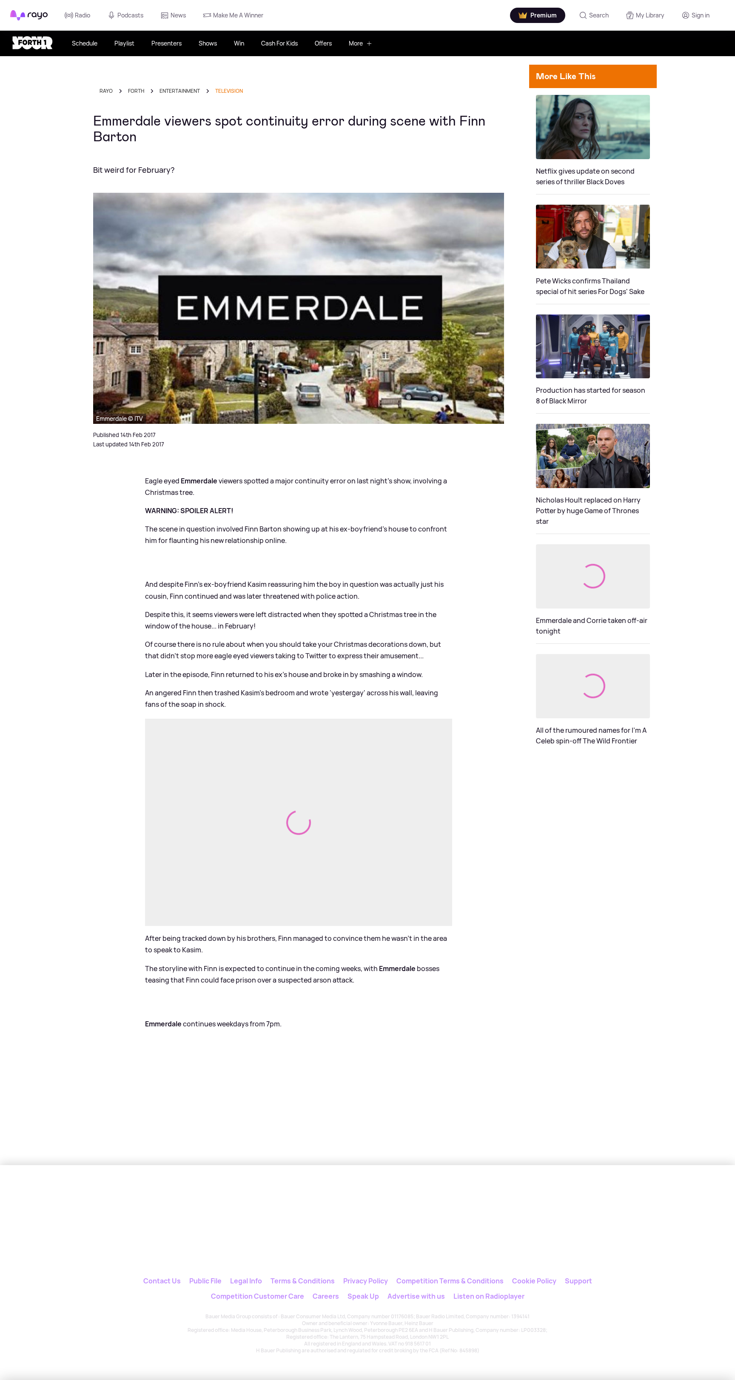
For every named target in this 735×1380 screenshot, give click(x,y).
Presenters (166, 43)
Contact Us (162, 1281)
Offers (323, 43)
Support (578, 1281)
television (229, 90)
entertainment (180, 90)
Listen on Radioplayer (488, 1296)
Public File (205, 1281)
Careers (326, 1296)
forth (136, 90)
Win (239, 43)
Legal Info (246, 1281)
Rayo (106, 90)
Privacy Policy (365, 1281)
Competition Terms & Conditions (450, 1281)
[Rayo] (310, 1204)
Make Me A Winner (238, 15)
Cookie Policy (534, 1281)
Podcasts (130, 15)
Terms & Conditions (303, 1281)
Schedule (84, 43)
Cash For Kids (279, 43)
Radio (82, 15)
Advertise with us (416, 1296)
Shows (208, 43)
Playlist (124, 43)
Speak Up (363, 1296)
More (356, 43)
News (178, 15)
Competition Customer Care (257, 1296)
